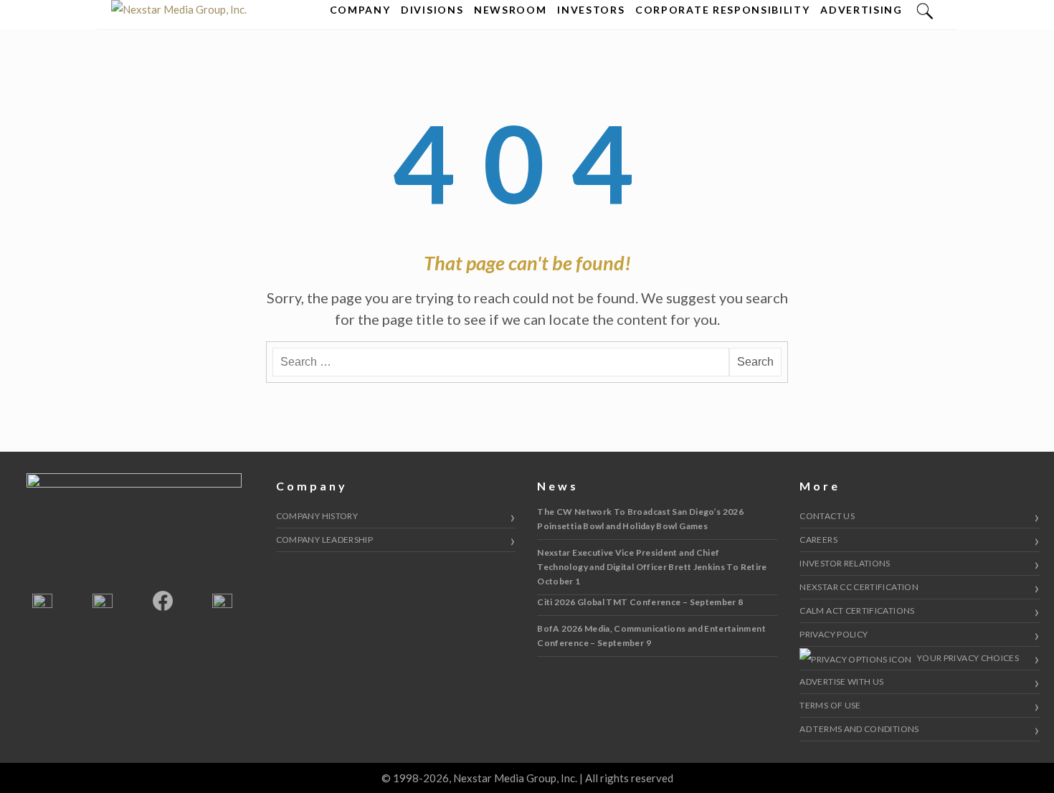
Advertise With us (841, 681)
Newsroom (510, 10)
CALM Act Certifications (856, 610)
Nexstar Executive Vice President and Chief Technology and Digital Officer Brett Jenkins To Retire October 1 (651, 567)
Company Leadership (324, 539)
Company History (317, 516)
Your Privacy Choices (968, 657)
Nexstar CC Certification (858, 586)
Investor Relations (844, 563)
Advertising (861, 10)
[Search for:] (500, 362)
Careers (818, 539)
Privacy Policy (833, 634)
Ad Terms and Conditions (858, 728)
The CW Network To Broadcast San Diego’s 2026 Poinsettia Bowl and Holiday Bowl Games (640, 518)
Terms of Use (829, 705)
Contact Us (827, 516)
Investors (591, 10)
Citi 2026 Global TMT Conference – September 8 (640, 602)
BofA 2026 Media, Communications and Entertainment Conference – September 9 (651, 635)
